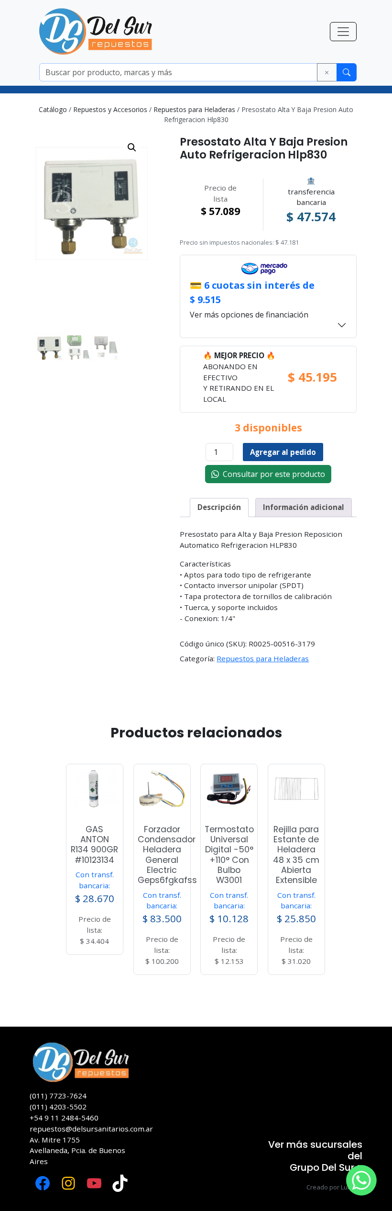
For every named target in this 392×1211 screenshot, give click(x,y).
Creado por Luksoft (334, 1187)
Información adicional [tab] (303, 507)
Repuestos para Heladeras (194, 109)
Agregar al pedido (283, 452)
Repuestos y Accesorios (110, 109)
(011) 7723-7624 (58, 1095)
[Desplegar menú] (343, 31)
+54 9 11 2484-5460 (64, 1117)
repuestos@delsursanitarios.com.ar (91, 1128)
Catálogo (53, 109)
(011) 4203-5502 (58, 1106)
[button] (132, 147)
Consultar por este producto (272, 474)
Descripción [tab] (219, 507)
